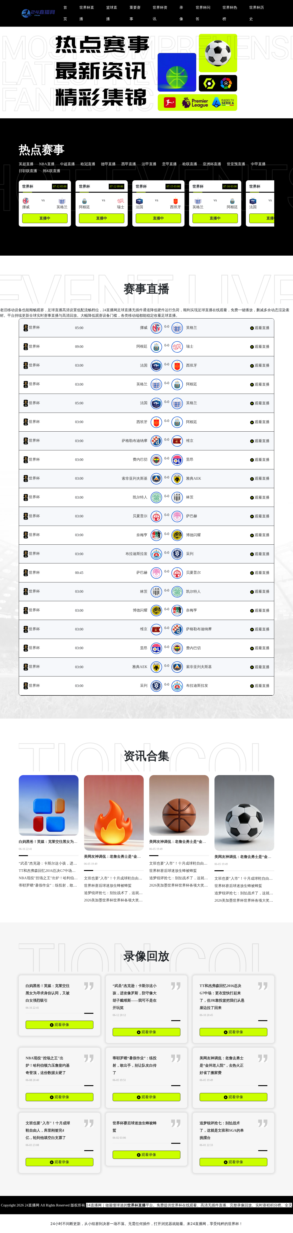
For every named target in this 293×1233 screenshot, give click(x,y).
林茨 (189, 497)
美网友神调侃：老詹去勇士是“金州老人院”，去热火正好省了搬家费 (139, 856)
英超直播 (26, 164)
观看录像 (61, 1025)
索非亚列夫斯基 (134, 478)
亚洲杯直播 (212, 164)
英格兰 (191, 328)
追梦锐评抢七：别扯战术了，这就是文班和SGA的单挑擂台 (131, 893)
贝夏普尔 (140, 516)
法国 (143, 365)
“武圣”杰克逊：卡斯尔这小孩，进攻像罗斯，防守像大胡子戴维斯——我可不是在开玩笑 (135, 997)
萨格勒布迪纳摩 (134, 441)
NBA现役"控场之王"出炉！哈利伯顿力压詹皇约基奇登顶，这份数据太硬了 (48, 1065)
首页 (65, 13)
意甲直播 (169, 164)
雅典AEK (193, 478)
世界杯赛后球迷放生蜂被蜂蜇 (108, 885)
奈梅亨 (141, 535)
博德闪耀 (193, 535)
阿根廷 (141, 346)
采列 (189, 554)
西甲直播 (128, 164)
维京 (189, 441)
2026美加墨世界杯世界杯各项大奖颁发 (115, 900)
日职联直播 (28, 171)
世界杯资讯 (160, 13)
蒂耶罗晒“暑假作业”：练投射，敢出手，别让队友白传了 (64, 885)
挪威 (143, 328)
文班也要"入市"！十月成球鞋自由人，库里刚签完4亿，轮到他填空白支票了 (48, 1130)
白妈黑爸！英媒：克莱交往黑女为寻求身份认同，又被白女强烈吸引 (74, 842)
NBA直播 (46, 164)
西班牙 (191, 365)
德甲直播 (108, 164)
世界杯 (34, 327)
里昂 (189, 459)
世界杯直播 (86, 13)
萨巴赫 (191, 516)
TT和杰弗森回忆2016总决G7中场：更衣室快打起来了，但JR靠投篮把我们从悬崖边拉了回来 (222, 997)
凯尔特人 (140, 497)
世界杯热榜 (229, 13)
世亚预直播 (236, 164)
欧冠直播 (88, 164)
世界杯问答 (203, 13)
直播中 (44, 218)
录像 (181, 13)
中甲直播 (258, 164)
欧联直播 (189, 164)
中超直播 (67, 164)
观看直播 (261, 328)
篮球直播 (111, 13)
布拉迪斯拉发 (136, 554)
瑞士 (189, 346)
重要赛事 (135, 13)
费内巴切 (140, 459)
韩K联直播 (51, 171)
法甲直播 (149, 164)
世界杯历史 (256, 13)
